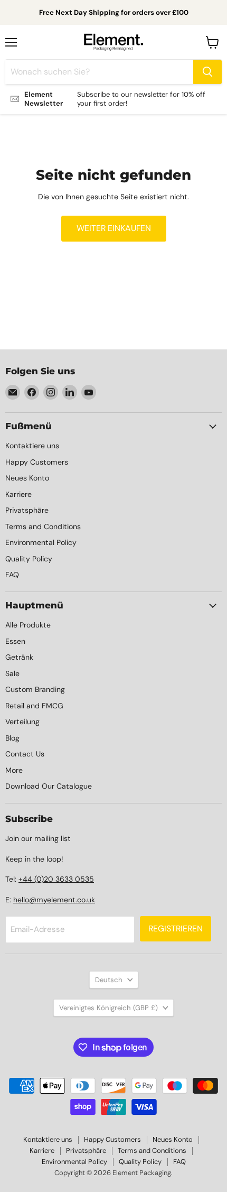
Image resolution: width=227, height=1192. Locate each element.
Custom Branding (35, 689)
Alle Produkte (28, 625)
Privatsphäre (27, 510)
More (14, 770)
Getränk (19, 657)
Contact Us (24, 754)
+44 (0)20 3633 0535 (56, 879)
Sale (12, 673)
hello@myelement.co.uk (54, 899)
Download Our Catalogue (48, 786)
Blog (12, 738)
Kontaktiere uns (32, 445)
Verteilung (22, 721)
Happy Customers (36, 462)
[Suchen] (207, 72)
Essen (15, 641)
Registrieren (175, 928)
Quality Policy (28, 558)
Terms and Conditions (43, 526)
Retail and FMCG (34, 705)
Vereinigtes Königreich (108, 1007)
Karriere (18, 494)
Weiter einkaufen (114, 228)
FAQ (12, 574)
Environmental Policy (41, 542)
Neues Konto (27, 478)
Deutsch (108, 979)
